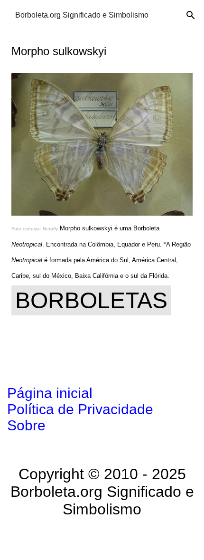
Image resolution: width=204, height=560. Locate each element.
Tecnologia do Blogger (107, 539)
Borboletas (91, 300)
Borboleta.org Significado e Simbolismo (81, 15)
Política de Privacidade (80, 409)
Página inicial (50, 393)
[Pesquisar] (190, 15)
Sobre (26, 425)
